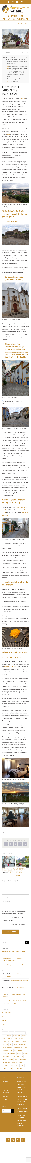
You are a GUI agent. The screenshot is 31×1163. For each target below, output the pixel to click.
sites (8, 134)
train (26, 1065)
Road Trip (14, 1062)
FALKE (4, 1020)
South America (14, 1065)
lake (15, 1050)
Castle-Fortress (12, 65)
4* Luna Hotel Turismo (13, 81)
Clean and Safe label (10, 666)
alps (4, 1035)
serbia (20, 1062)
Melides (19, 1053)
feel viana (11, 1041)
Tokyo (21, 1065)
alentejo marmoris (20, 1032)
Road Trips (18, 832)
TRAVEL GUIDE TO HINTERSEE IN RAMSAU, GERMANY (22, 1100)
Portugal (14, 832)
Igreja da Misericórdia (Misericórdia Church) (18, 66)
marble (20, 1050)
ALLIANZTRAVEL (7, 1012)
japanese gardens (7, 1047)
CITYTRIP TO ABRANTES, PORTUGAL (14, 59)
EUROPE (6, 1082)
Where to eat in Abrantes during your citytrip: (15, 75)
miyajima (25, 1053)
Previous (20, 23)
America (9, 1035)
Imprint (20, 1135)
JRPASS (4, 1024)
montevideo (6, 1056)
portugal (5, 1059)
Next (26, 23)
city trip (21, 1038)
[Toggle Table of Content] (25, 57)
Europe (10, 832)
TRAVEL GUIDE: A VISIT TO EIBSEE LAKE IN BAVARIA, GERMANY (22, 861)
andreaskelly (6, 1001)
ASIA (4, 1086)
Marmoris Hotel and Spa (9, 1053)
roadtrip (22, 98)
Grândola (24, 1041)
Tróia (4, 1068)
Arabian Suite (16, 1035)
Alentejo (11, 1032)
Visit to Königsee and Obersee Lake (9, 861)
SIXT (3, 1016)
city (16, 1038)
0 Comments (23, 832)
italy (11, 1044)
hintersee (5, 1044)
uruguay (9, 1068)
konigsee (5, 1050)
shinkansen (6, 1065)
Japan (15, 1044)
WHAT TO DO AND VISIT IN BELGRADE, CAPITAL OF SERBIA (21, 1087)
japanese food (22, 1044)
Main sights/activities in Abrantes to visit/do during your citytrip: (17, 62)
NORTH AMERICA (6, 1091)
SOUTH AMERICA (6, 1098)
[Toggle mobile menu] (28, 7)
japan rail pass (18, 1047)
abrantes (5, 1032)
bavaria (24, 1035)
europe (5, 1041)
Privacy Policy (26, 1135)
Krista (4, 994)
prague (11, 1059)
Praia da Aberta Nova (20, 1059)
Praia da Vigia (6, 1062)
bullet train (10, 1038)
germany (17, 1041)
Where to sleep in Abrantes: (13, 79)
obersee (13, 1056)
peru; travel (20, 1056)
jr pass (25, 1047)
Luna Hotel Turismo (12, 657)
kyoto (11, 1050)
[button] (3, 866)
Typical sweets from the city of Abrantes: (16, 78)
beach (4, 1038)
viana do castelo (18, 1068)
